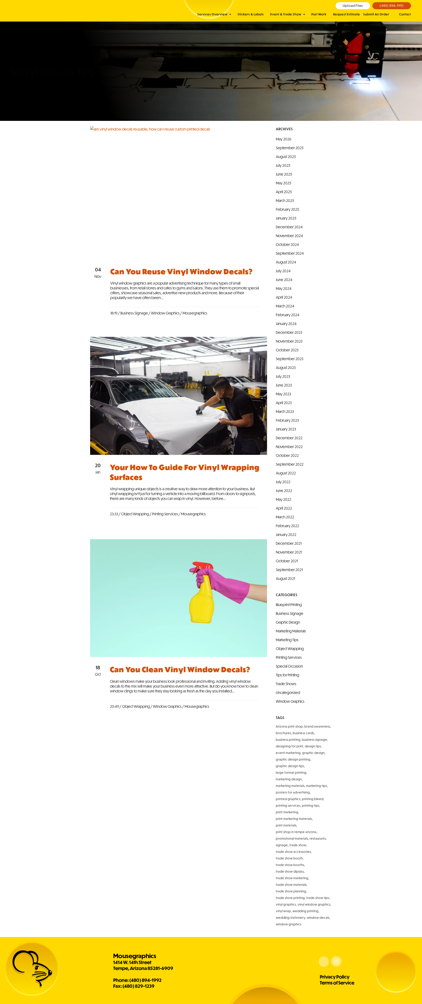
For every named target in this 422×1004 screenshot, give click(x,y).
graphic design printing (293, 759)
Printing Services (165, 514)
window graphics (288, 924)
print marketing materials (294, 819)
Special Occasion (289, 666)
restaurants (318, 839)
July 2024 (283, 271)
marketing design (289, 779)
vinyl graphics (286, 904)
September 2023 (289, 358)
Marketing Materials (291, 631)
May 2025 (283, 183)
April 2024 (284, 297)
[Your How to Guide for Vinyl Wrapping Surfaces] (178, 396)
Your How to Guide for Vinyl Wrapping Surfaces (184, 472)
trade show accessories (293, 852)
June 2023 (284, 385)
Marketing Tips (287, 639)
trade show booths (290, 865)
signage (282, 845)
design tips (313, 746)
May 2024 (283, 288)
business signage (314, 740)
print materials (286, 825)
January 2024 (286, 323)
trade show (297, 845)
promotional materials (292, 839)
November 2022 (289, 446)
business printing (288, 740)
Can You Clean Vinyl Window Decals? (180, 669)
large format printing (291, 773)
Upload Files (353, 6)
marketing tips (316, 786)
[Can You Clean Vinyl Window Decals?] (178, 598)
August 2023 (286, 367)
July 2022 (283, 481)
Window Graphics (165, 313)
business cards (303, 733)
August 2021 (285, 578)
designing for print (289, 746)
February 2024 (287, 314)
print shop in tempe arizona (296, 832)
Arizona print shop (289, 726)
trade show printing (290, 898)
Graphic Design (288, 622)
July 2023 (283, 376)
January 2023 (286, 429)
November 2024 (289, 235)
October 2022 (287, 455)
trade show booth (289, 858)
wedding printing (305, 911)
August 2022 (286, 473)
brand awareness (317, 726)
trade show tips (317, 898)
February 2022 (287, 525)
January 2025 (286, 218)
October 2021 (287, 561)
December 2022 (289, 438)
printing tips (310, 806)
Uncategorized (288, 692)
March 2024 (285, 306)
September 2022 (290, 464)
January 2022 (286, 534)
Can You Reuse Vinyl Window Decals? (181, 271)
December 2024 (289, 227)
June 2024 (284, 279)
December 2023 (289, 332)
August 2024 (286, 262)
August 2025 (286, 156)
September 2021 (289, 569)
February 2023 (287, 420)
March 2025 (285, 200)
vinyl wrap (283, 911)
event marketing (288, 753)
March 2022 (285, 517)
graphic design (313, 753)
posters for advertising (293, 792)
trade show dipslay (290, 871)
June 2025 (284, 174)
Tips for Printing (287, 675)
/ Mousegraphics (193, 313)
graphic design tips (290, 766)
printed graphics (288, 799)
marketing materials (290, 786)
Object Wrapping (135, 514)
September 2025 (290, 147)
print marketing (287, 812)
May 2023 (283, 394)
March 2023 (285, 411)
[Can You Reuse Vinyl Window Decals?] (178, 192)
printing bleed (313, 799)
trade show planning (291, 891)
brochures (283, 733)
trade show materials (291, 885)
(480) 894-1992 (392, 6)
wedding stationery (290, 918)
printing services (288, 806)
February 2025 (287, 209)
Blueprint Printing (289, 604)
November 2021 (289, 552)
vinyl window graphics (314, 904)
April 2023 (284, 402)
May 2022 (283, 499)
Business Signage (134, 313)
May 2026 (283, 139)
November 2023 (289, 341)
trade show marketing (292, 878)
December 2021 (289, 543)
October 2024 (287, 244)
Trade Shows (286, 683)
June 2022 (284, 490)
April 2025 (284, 191)
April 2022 (284, 508)
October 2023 (287, 350)
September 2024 (290, 253)
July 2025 (283, 165)
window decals (318, 918)
